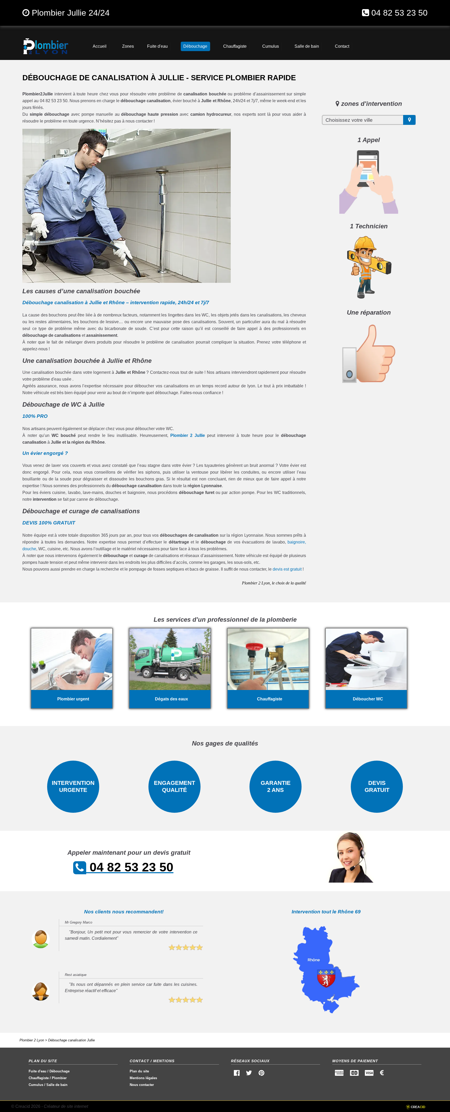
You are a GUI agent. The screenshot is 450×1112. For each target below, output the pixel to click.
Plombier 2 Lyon (32, 1040)
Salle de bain (56, 1085)
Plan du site (139, 1071)
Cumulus (36, 1085)
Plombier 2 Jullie (187, 435)
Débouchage (59, 1071)
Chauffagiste (39, 1078)
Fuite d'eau (37, 1071)
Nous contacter (142, 1085)
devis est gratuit (287, 569)
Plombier (59, 1078)
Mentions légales (143, 1078)
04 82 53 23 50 (399, 12)
